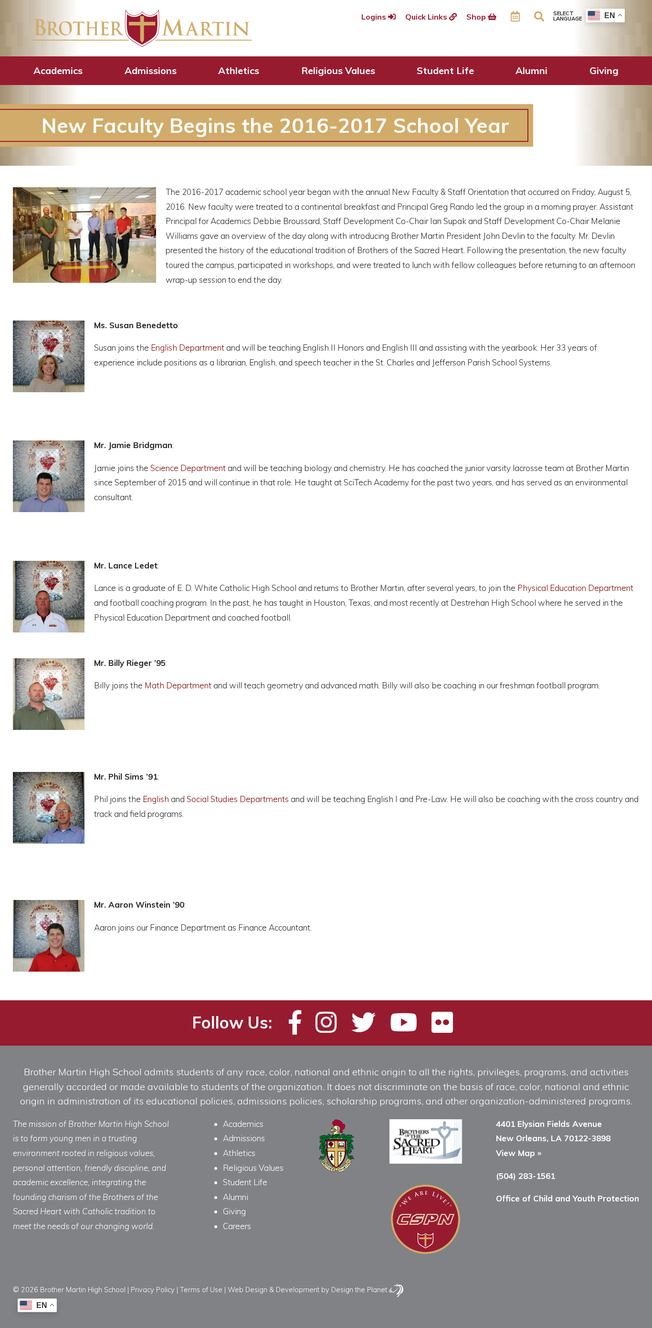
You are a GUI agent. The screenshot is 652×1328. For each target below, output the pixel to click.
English (156, 799)
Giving (604, 70)
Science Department (188, 468)
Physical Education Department (575, 588)
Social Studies (212, 799)
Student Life (445, 70)
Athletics (238, 70)
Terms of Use (201, 1289)
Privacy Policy (153, 1289)
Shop (477, 16)
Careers (237, 1226)
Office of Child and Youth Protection (567, 1198)
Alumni (531, 70)
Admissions (151, 70)
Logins (374, 16)
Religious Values (338, 70)
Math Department (178, 685)
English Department (186, 348)
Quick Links (427, 16)
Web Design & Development (273, 1289)
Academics (58, 70)
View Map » (518, 1153)
